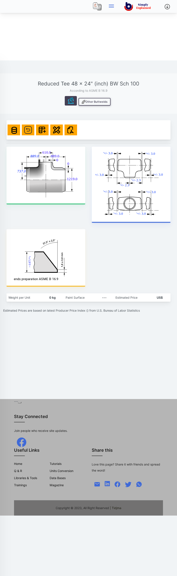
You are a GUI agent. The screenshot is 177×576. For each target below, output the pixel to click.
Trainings (20, 485)
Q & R (18, 471)
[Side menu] (111, 6)
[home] (138, 6)
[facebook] (21, 442)
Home (18, 464)
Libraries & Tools (25, 478)
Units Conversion (61, 471)
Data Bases (58, 478)
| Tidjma (115, 508)
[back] (169, 568)
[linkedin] (107, 483)
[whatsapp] (139, 484)
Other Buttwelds (96, 101)
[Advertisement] (88, 30)
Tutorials (56, 464)
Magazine (57, 485)
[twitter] (128, 484)
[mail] (97, 484)
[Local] (97, 6)
